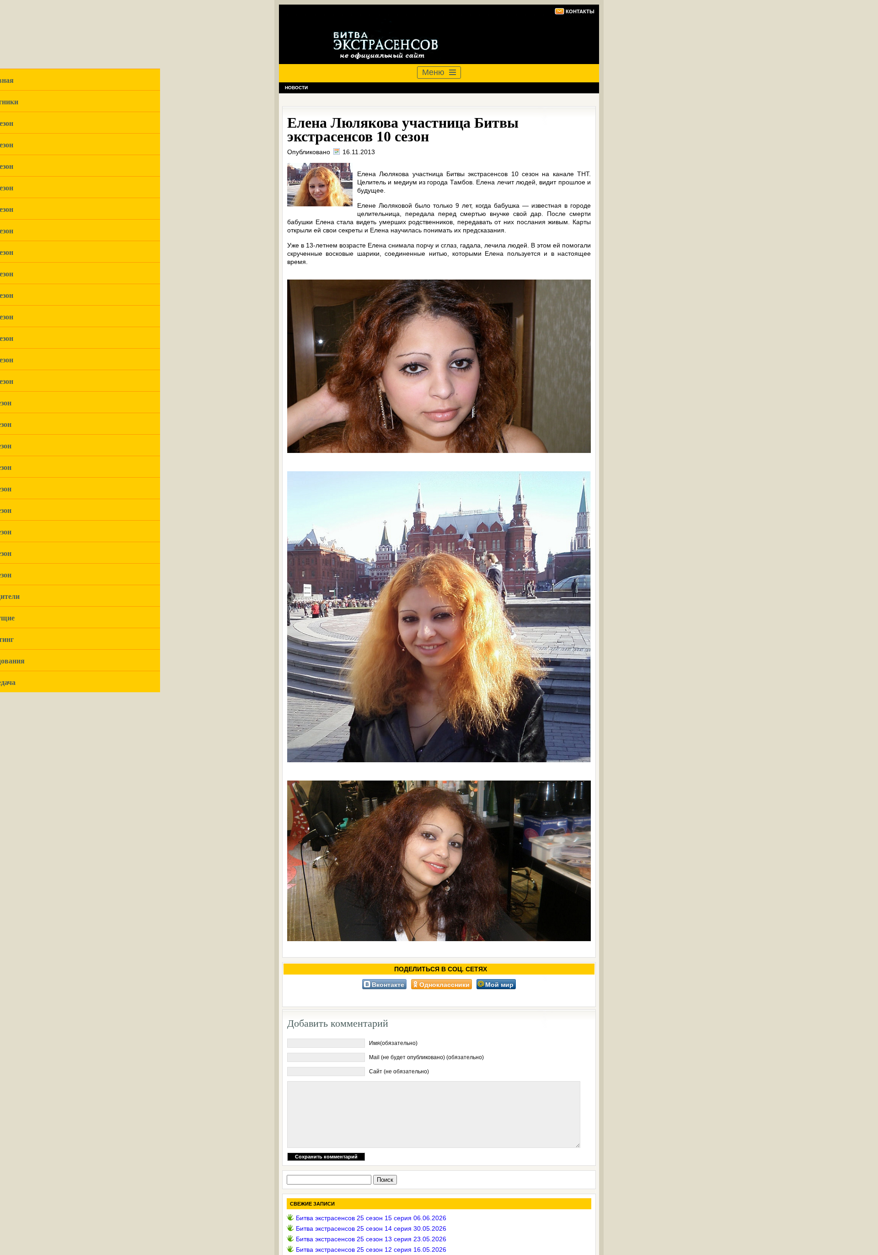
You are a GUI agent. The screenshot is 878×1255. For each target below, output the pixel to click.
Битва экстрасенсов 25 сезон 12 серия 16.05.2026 (371, 1249)
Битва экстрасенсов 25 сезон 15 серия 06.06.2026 (371, 1218)
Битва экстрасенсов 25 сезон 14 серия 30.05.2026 (371, 1228)
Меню (433, 72)
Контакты (580, 11)
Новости (296, 87)
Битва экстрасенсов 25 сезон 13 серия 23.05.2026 (371, 1239)
